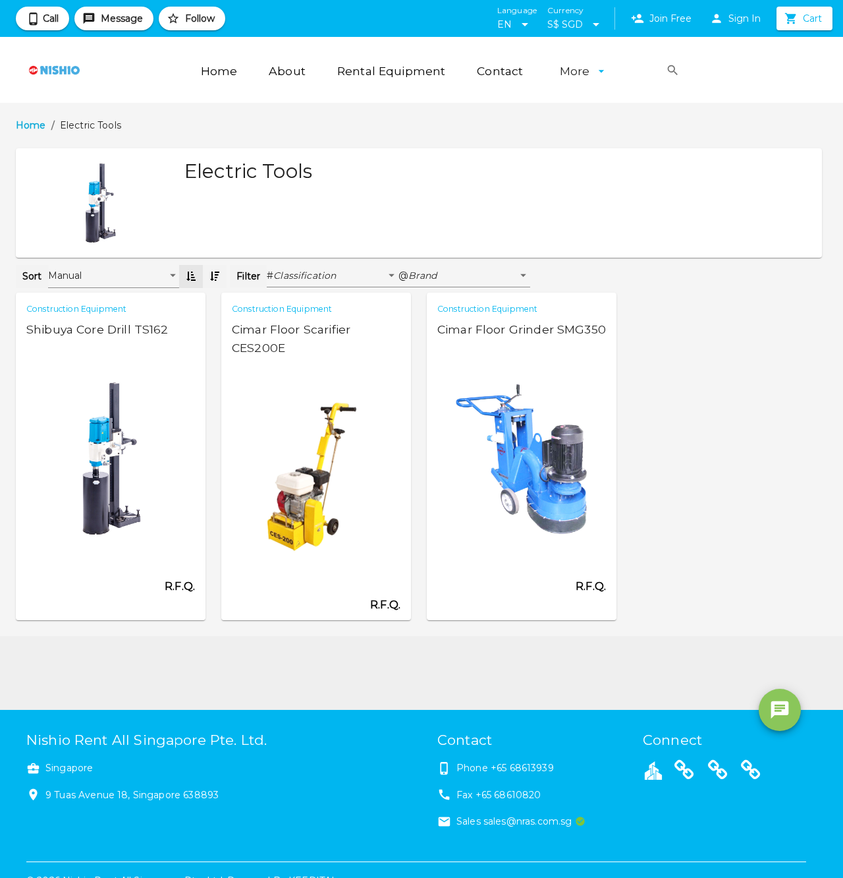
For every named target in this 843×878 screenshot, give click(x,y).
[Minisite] (717, 772)
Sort (32, 276)
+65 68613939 (522, 768)
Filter (248, 276)
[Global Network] (750, 772)
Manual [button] (65, 275)
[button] (335, 276)
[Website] (684, 772)
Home (31, 125)
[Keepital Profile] (653, 770)
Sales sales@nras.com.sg (514, 821)
